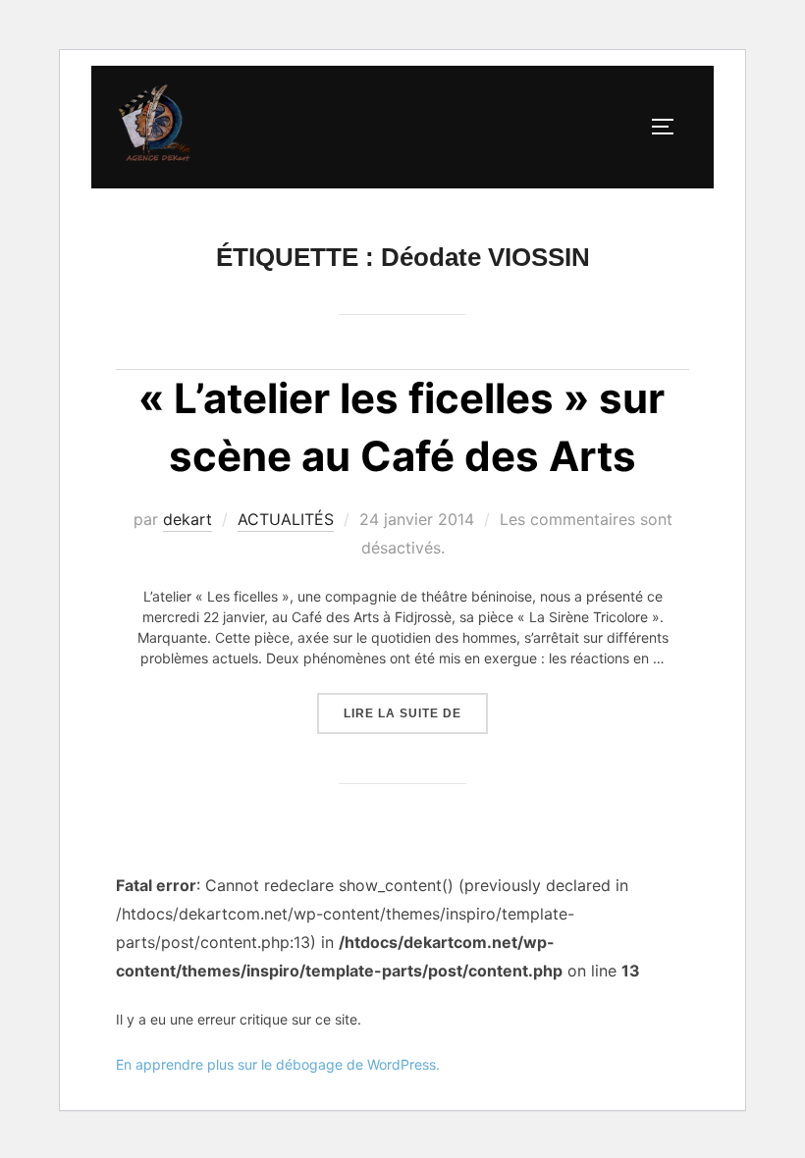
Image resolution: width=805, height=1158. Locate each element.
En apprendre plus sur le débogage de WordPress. (278, 1064)
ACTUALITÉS (286, 519)
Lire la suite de (416, 706)
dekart (187, 519)
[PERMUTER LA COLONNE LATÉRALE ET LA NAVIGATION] (669, 126)
